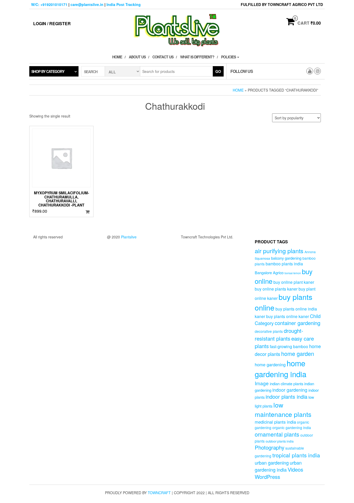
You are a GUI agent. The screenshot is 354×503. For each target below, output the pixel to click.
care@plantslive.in (86, 4)
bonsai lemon (293, 273)
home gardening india (280, 368)
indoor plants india (286, 396)
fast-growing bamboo (289, 346)
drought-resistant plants (279, 334)
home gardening (270, 364)
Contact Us (162, 56)
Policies (229, 56)
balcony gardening (286, 258)
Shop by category (47, 71)
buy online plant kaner (293, 282)
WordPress (267, 476)
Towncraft (159, 492)
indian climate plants (286, 383)
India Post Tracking (124, 4)
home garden (297, 353)
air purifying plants (279, 250)
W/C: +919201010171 (49, 4)
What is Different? (197, 56)
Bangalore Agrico (269, 272)
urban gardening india (278, 466)
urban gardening (272, 462)
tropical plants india (296, 455)
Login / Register (52, 23)
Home (117, 56)
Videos (295, 469)
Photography (269, 447)
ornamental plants (277, 434)
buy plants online (283, 302)
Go (218, 71)
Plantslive (129, 236)
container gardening (297, 323)
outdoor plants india (280, 441)
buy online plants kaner (276, 289)
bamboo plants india (284, 263)
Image (262, 383)
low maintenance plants (283, 409)
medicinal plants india (275, 422)
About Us (137, 56)
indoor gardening (289, 390)
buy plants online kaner (287, 316)
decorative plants (269, 331)
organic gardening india (291, 427)
